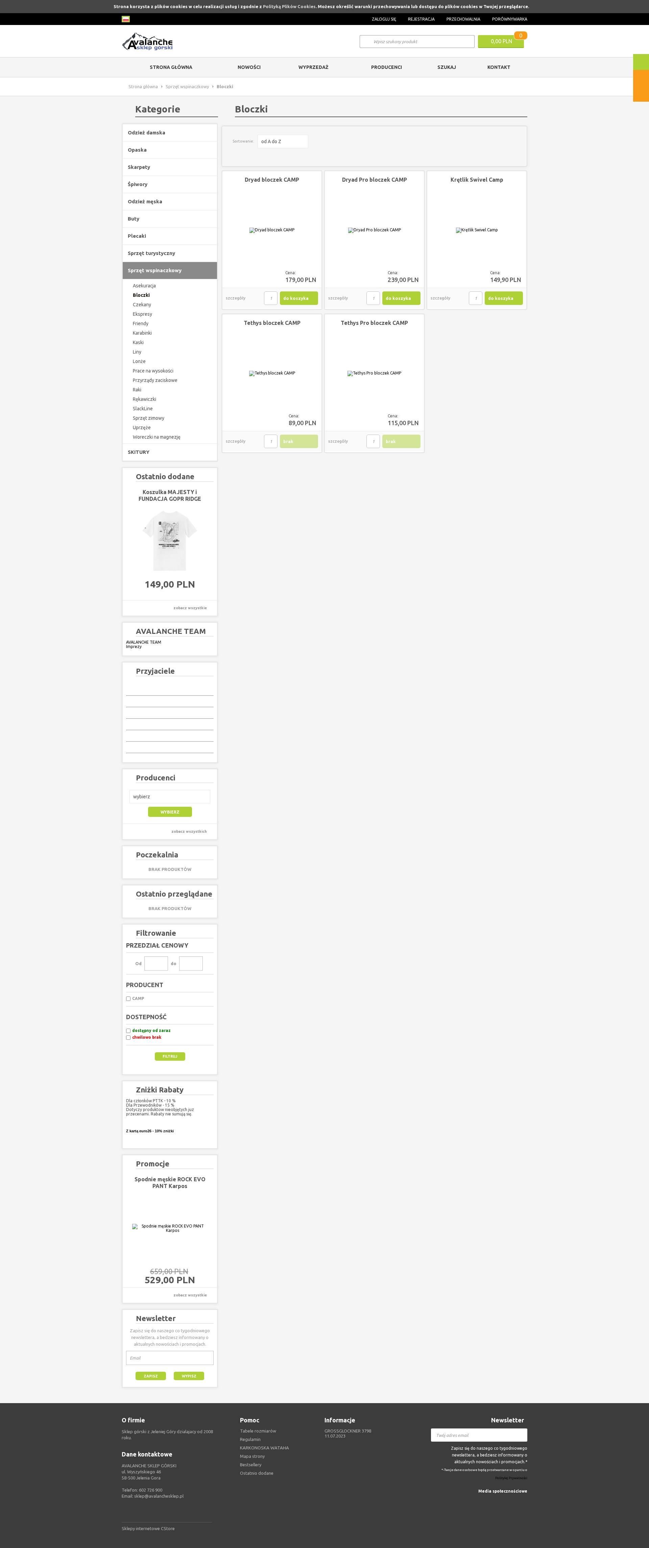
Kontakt (498, 67)
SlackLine (143, 408)
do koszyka (296, 298)
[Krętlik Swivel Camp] (476, 230)
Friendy (140, 323)
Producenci (386, 67)
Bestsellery (250, 1464)
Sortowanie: (243, 141)
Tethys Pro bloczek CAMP (374, 323)
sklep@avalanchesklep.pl (159, 1496)
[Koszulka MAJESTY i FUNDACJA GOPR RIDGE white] (170, 541)
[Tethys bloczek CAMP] (271, 373)
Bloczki (141, 295)
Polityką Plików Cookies (289, 6)
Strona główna (171, 67)
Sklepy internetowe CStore (148, 1528)
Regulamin (250, 1439)
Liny (137, 352)
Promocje (152, 1163)
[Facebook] (523, 1501)
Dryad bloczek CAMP (272, 180)
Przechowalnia (463, 19)
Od (138, 963)
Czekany (142, 304)
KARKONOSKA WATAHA (264, 1447)
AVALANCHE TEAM (143, 642)
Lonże (139, 361)
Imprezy (134, 646)
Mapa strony (252, 1456)
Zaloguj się (384, 19)
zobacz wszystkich (189, 831)
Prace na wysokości (153, 370)
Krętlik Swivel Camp (477, 180)
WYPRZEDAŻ (313, 67)
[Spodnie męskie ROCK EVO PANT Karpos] (170, 1228)
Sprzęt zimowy (148, 418)
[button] (169, 796)
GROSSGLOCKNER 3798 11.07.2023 (347, 1433)
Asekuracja (144, 285)
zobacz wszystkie (190, 608)
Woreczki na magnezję (157, 437)
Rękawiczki (144, 399)
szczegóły (235, 298)
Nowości (249, 67)
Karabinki (142, 333)
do (173, 963)
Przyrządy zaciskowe (155, 380)
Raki (137, 389)
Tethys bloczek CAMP (272, 323)
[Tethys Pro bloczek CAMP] (374, 373)
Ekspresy (142, 314)
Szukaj (446, 67)
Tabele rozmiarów (258, 1430)
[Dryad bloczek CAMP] (271, 230)
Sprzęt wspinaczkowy (187, 86)
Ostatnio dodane (256, 1473)
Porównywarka (509, 19)
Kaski (138, 342)
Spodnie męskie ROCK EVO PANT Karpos (170, 1182)
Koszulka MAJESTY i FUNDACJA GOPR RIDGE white (170, 499)
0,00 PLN (501, 41)
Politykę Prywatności (511, 1478)
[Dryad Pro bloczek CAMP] (374, 230)
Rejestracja (421, 19)
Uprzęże (142, 427)
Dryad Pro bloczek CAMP (374, 180)
